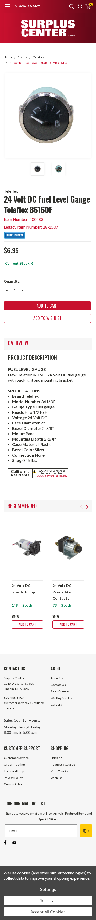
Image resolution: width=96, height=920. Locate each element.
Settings (48, 889)
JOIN (86, 831)
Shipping (56, 758)
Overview (18, 343)
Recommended (22, 506)
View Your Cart (61, 771)
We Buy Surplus (61, 698)
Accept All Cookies (48, 912)
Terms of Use (13, 784)
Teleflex (38, 57)
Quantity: (12, 281)
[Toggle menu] (7, 9)
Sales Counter (60, 691)
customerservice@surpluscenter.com (24, 705)
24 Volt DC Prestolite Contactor (62, 592)
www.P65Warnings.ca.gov (52, 475)
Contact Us (58, 685)
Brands (23, 57)
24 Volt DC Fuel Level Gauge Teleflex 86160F (39, 63)
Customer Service (16, 758)
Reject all (48, 900)
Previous (9, 116)
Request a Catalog (63, 764)
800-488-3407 (14, 697)
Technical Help (14, 771)
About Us (57, 678)
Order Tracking (14, 764)
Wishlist (56, 778)
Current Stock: (19, 263)
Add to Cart (27, 624)
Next (87, 116)
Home (8, 57)
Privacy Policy (13, 778)
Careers (56, 704)
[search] (70, 6)
